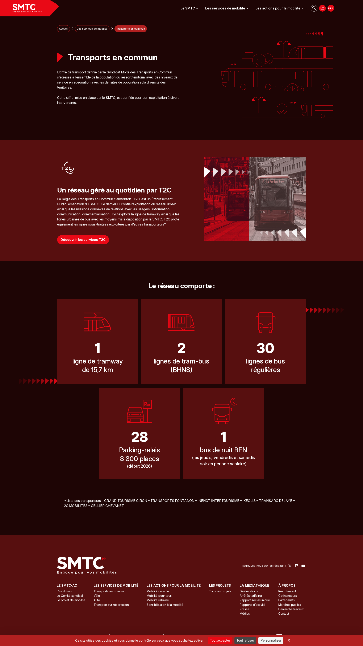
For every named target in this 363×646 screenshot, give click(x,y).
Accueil (63, 28)
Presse (244, 609)
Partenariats (286, 600)
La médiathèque (254, 585)
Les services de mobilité (225, 8)
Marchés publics (289, 604)
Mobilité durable (158, 591)
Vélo (97, 595)
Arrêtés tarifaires (251, 595)
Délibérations (249, 591)
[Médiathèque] (322, 8)
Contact (283, 613)
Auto (97, 600)
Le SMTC (187, 8)
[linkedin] (296, 565)
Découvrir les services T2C (83, 239)
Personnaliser (270, 640)
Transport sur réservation (111, 604)
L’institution (64, 591)
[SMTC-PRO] (330, 8)
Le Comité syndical (70, 595)
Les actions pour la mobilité (277, 8)
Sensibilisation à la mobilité (165, 604)
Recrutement (287, 591)
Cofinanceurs (287, 595)
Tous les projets (220, 591)
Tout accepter (220, 640)
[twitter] (289, 565)
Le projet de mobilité (71, 600)
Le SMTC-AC (67, 585)
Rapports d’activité (253, 604)
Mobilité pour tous (159, 595)
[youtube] (303, 565)
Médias (245, 613)
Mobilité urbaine (158, 600)
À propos (287, 585)
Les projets (220, 585)
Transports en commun (109, 591)
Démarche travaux (291, 609)
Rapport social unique (255, 600)
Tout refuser (245, 640)
